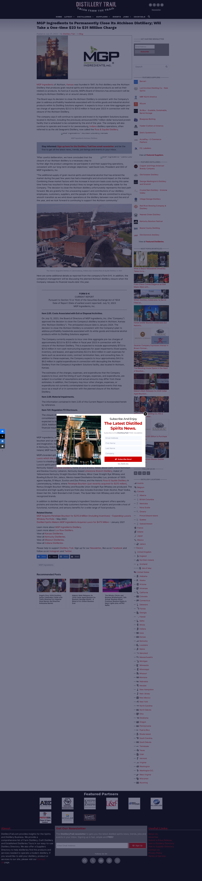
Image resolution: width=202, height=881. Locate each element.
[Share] (2, 431)
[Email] (2, 446)
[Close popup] (145, 414)
